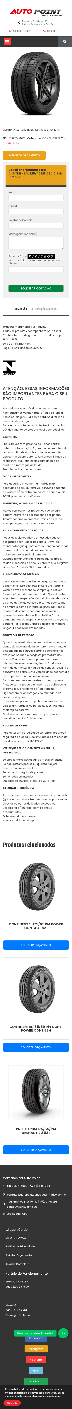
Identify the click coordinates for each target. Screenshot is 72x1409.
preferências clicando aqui (44, 1396)
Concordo (12, 1402)
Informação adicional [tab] (44, 309)
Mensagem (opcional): (23, 234)
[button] (7, 41)
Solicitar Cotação (36, 288)
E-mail (12, 206)
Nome (12, 192)
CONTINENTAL (51, 138)
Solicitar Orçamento (24, 155)
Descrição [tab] (21, 309)
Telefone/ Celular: (20, 220)
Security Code (34, 259)
